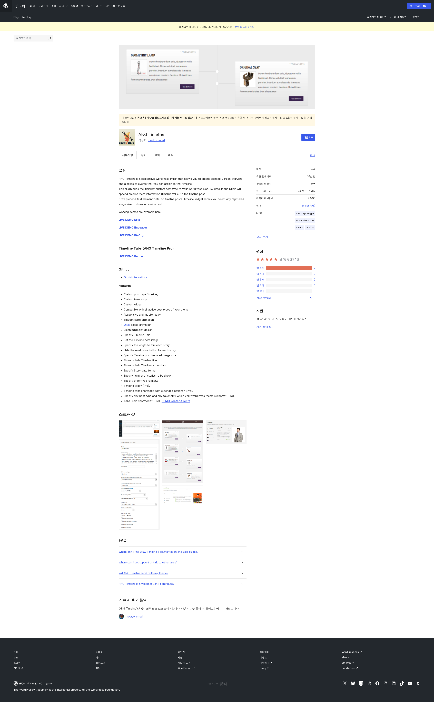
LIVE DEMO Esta (129, 219)
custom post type (305, 213)
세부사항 (127, 155)
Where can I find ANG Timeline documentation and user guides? (158, 551)
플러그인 (100, 662)
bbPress (348, 662)
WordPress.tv (187, 668)
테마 (98, 657)
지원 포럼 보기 (265, 326)
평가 (143, 155)
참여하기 (264, 652)
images (299, 227)
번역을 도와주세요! (245, 26)
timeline (310, 227)
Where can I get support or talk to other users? (148, 562)
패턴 (98, 668)
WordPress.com (352, 652)
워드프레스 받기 (418, 5)
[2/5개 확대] (155, 444)
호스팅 (17, 662)
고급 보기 (262, 237)
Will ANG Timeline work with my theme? (143, 573)
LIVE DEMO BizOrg (131, 235)
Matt (346, 657)
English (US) (308, 205)
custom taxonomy (305, 220)
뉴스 (16, 657)
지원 (312, 155)
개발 (170, 155)
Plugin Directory (23, 17)
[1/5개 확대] (155, 425)
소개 (16, 652)
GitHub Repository (135, 277)
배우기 (181, 652)
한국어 (49, 683)
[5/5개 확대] (242, 425)
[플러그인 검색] (49, 38)
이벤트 (263, 657)
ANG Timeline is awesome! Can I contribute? (146, 583)
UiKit (127, 324)
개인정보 (18, 668)
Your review (263, 298)
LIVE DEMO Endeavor (133, 227)
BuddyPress (350, 668)
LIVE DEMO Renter (131, 256)
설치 (157, 155)
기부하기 (266, 662)
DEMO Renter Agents (176, 401)
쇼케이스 (100, 652)
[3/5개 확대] (198, 425)
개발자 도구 (184, 662)
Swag (264, 668)
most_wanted (156, 140)
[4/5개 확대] (198, 490)
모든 (312, 298)
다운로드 (308, 137)
